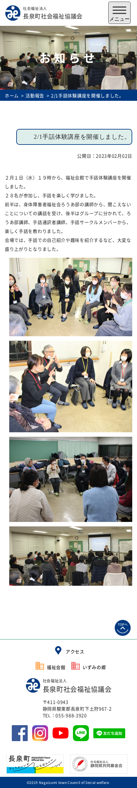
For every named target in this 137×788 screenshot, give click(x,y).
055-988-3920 (71, 715)
